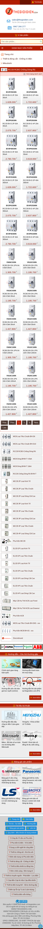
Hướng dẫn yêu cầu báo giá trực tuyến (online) (11, 690)
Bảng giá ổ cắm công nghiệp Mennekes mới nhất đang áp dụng (10, 780)
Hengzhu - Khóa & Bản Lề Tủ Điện (30, 723)
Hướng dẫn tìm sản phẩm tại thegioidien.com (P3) (31, 690)
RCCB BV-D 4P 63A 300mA (30, 238)
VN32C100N (32, 404)
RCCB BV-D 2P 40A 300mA (30, 181)
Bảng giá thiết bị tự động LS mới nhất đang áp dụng (11, 801)
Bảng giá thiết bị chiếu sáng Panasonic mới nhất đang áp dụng (31, 780)
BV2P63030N (11, 120)
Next (36, 423)
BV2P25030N (11, 92)
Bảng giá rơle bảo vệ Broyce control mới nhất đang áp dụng (31, 801)
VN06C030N (11, 262)
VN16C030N (11, 291)
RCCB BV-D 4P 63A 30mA (30, 153)
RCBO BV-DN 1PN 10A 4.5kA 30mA (30, 267)
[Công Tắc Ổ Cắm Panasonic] (13, 647)
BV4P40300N (11, 234)
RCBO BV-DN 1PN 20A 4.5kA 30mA (30, 295)
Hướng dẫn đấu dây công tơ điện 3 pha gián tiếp (10, 724)
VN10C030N (32, 262)
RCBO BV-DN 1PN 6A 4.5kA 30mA (11, 267)
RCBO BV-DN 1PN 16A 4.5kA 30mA (10, 295)
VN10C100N (32, 347)
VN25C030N (11, 319)
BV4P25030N (32, 120)
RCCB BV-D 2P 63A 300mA (10, 210)
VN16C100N (11, 376)
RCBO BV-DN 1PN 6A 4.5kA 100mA (11, 352)
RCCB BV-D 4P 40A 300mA (10, 238)
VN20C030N (32, 291)
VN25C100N (11, 404)
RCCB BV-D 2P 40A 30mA (30, 96)
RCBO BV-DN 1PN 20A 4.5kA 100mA (30, 380)
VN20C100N (32, 376)
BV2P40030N (32, 92)
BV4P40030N (11, 149)
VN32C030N (32, 319)
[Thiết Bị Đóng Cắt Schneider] (23, 647)
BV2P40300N (32, 177)
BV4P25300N (32, 205)
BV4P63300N (32, 234)
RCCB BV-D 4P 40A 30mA (10, 153)
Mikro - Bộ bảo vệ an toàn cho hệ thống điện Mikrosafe (11, 744)
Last (4, 428)
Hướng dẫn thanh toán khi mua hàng (30, 671)
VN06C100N (11, 347)
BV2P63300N (11, 205)
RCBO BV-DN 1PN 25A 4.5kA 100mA (10, 408)
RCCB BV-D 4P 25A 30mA (30, 125)
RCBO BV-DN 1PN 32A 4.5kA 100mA (30, 408)
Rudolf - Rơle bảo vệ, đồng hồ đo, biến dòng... (31, 743)
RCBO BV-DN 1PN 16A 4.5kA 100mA (10, 380)
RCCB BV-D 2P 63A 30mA (10, 125)
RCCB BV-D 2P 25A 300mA (10, 181)
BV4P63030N (32, 149)
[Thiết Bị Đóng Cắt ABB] (32, 647)
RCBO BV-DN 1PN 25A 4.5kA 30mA (10, 323)
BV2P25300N (11, 177)
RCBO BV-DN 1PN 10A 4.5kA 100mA (30, 352)
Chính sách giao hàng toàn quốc (10, 671)
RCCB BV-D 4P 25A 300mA (30, 210)
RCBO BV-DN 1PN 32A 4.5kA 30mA (30, 323)
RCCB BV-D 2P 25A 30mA (10, 96)
